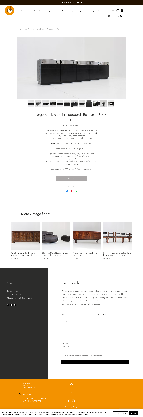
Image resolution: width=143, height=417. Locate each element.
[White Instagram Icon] (73, 400)
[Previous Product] (8, 235)
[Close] (140, 413)
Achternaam (101, 314)
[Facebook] (122, 10)
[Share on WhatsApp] (75, 191)
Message (65, 330)
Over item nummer (68, 353)
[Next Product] (135, 235)
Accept (133, 413)
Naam (63, 314)
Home (19, 29)
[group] (71, 242)
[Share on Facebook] (67, 191)
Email (63, 322)
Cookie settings (120, 413)
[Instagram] (117, 10)
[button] (119, 16)
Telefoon (65, 343)
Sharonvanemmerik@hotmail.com (19, 298)
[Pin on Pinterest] (71, 191)
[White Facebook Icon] (68, 400)
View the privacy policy (80, 414)
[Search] (109, 16)
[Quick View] (25, 236)
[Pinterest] (14, 305)
